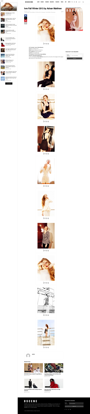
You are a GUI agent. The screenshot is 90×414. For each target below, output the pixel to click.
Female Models (48, 12)
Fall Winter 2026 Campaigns (50, 371)
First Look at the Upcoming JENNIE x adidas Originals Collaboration (9, 55)
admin (33, 354)
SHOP (69, 1)
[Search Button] (83, 2)
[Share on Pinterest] (25, 20)
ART (65, 1)
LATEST (38, 1)
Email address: (68, 55)
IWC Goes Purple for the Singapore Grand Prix (9, 61)
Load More (9, 83)
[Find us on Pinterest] (76, 2)
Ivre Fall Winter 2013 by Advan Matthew (7, 7)
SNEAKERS (47, 1)
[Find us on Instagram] (74, 2)
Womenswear (53, 12)
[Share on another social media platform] (25, 23)
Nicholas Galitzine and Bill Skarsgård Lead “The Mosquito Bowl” (10, 31)
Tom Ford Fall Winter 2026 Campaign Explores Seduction (10, 38)
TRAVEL (62, 1)
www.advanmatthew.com (37, 55)
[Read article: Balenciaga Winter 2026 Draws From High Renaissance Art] (53, 383)
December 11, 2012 (27, 11)
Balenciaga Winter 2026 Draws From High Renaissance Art (10, 44)
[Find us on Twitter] (72, 2)
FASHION (42, 1)
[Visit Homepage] (29, 2)
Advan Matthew (32, 12)
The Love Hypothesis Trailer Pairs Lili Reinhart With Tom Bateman (11, 72)
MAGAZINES (52, 1)
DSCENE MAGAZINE (28, 371)
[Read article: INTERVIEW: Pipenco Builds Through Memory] (33, 368)
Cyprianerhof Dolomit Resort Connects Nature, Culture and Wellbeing (10, 66)
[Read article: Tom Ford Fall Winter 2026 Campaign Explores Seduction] (33, 383)
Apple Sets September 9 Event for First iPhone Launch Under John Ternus (11, 78)
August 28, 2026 (27, 375)
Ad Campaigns (27, 12)
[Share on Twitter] (25, 18)
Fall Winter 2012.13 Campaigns (40, 12)
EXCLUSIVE (57, 1)
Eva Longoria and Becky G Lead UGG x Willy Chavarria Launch (10, 49)
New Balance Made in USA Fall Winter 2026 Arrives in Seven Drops (10, 19)
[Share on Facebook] (25, 15)
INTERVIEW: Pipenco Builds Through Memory (10, 13)
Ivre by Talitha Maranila (39, 47)
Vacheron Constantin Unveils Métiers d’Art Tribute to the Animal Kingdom (11, 25)
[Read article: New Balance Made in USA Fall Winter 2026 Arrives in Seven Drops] (53, 368)
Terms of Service (34, 407)
